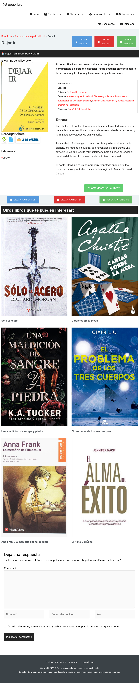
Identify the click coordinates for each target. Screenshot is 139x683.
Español (72, 109)
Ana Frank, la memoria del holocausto (25, 541)
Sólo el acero (9, 320)
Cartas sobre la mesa (85, 320)
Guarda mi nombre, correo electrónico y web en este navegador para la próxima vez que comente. (64, 626)
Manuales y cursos (115, 100)
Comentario (11, 568)
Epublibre (6, 36)
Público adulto (84, 109)
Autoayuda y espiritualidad (30, 36)
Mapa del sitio (87, 662)
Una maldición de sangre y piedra (22, 431)
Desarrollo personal (82, 100)
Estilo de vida (98, 100)
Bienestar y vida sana (104, 96)
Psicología (74, 105)
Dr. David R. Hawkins (77, 92)
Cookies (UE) (52, 662)
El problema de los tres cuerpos (91, 431)
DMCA (63, 662)
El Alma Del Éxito (82, 541)
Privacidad (73, 662)
